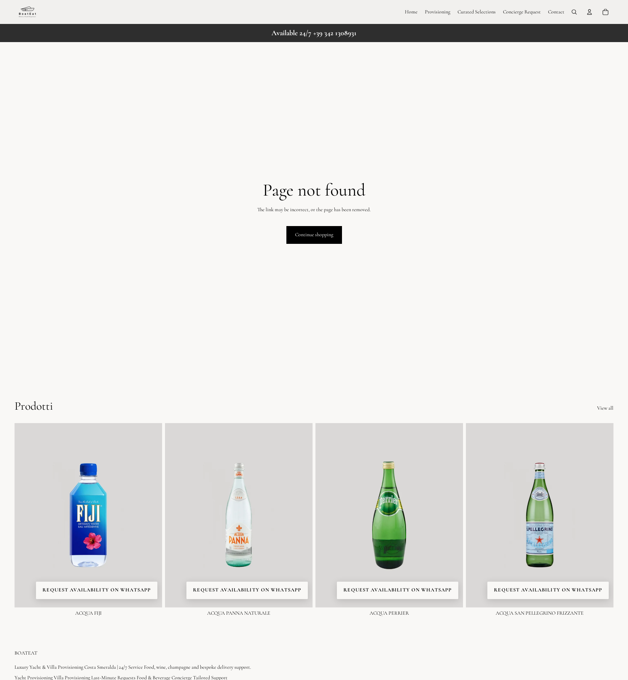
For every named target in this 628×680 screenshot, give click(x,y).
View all (605, 408)
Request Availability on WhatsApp (97, 590)
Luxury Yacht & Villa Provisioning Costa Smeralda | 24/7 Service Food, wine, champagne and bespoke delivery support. (133, 667)
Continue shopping (314, 235)
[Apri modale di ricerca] (574, 12)
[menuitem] (411, 12)
